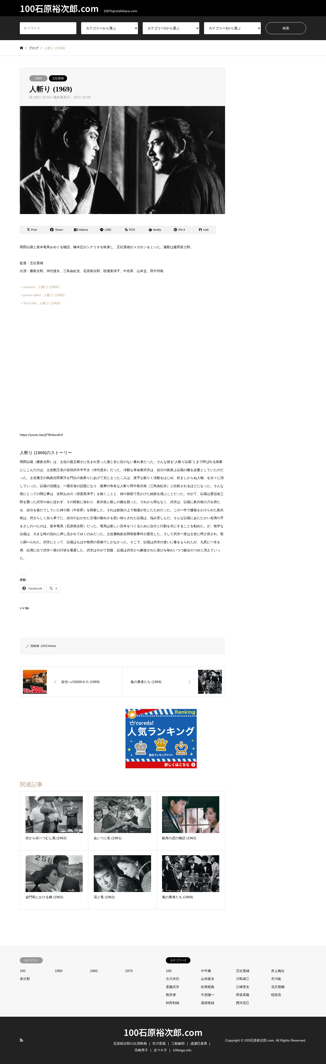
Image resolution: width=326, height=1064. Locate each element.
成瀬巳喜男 (198, 1043)
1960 (38, 78)
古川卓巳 (172, 979)
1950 (59, 971)
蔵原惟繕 (207, 1003)
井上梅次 (277, 971)
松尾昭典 (207, 987)
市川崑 (276, 979)
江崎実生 (242, 987)
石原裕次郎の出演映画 (130, 1043)
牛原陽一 (207, 995)
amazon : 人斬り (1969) (41, 287)
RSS (21, 1040)
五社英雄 (58, 78)
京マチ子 (160, 1050)
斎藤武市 (172, 987)
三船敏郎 (178, 1043)
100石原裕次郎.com (163, 1032)
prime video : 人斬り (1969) (44, 295)
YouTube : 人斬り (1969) (41, 303)
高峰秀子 (141, 1050)
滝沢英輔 (277, 987)
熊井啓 (171, 995)
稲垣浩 (276, 995)
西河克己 (242, 1003)
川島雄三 (242, 979)
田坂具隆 (242, 995)
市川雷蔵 (159, 1043)
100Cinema (48, 646)
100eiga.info (182, 1050)
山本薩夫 (207, 979)
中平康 (206, 971)
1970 (129, 971)
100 (23, 971)
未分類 (25, 979)
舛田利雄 (172, 1003)
